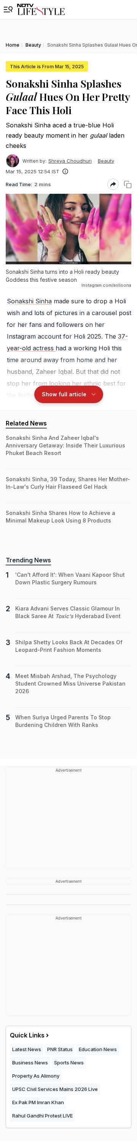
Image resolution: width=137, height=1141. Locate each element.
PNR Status (60, 1049)
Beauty (106, 161)
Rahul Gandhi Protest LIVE (42, 1116)
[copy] (127, 184)
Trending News (28, 560)
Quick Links (27, 1035)
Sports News (69, 1062)
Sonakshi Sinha (29, 301)
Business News (30, 1062)
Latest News (26, 1049)
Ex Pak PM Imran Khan (38, 1102)
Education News (98, 1049)
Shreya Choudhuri (70, 161)
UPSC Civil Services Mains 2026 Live (55, 1089)
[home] (41, 9)
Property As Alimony (35, 1076)
